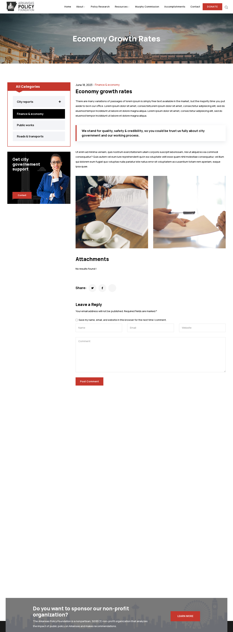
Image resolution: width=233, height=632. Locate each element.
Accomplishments (174, 6)
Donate (212, 6)
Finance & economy (107, 85)
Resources (121, 6)
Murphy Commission (147, 6)
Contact (195, 6)
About (79, 6)
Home (67, 6)
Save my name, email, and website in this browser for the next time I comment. (122, 320)
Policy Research (100, 6)
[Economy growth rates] (92, 288)
